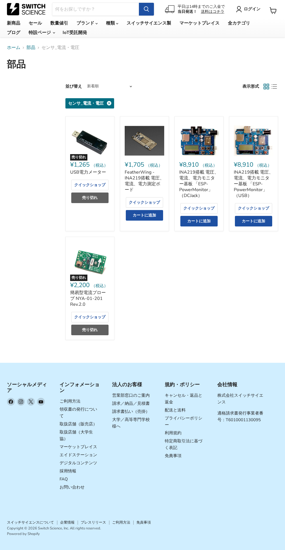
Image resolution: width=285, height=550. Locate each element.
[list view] (274, 86)
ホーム (13, 47)
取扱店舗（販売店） (78, 424)
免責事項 (173, 455)
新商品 (13, 23)
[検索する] (146, 9)
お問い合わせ (72, 487)
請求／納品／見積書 (131, 403)
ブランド (86, 23)
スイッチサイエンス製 (149, 23)
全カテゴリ (239, 23)
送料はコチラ (212, 11)
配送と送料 (175, 410)
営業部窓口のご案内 (131, 395)
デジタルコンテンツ (78, 463)
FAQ (64, 479)
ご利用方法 (70, 401)
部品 (30, 47)
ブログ (13, 32)
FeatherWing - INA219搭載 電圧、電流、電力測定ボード (144, 181)
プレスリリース (93, 522)
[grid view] (266, 86)
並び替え (73, 86)
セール (35, 23)
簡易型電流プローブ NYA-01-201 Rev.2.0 (88, 298)
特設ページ (40, 32)
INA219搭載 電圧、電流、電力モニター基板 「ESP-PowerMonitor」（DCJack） (199, 184)
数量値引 (59, 23)
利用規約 (173, 433)
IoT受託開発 (75, 32)
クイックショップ (89, 185)
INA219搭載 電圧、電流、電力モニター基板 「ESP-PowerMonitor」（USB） (253, 184)
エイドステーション (78, 455)
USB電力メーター (88, 172)
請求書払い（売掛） (131, 411)
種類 (111, 23)
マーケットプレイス (200, 23)
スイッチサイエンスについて (30, 522)
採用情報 (68, 471)
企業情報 (67, 522)
